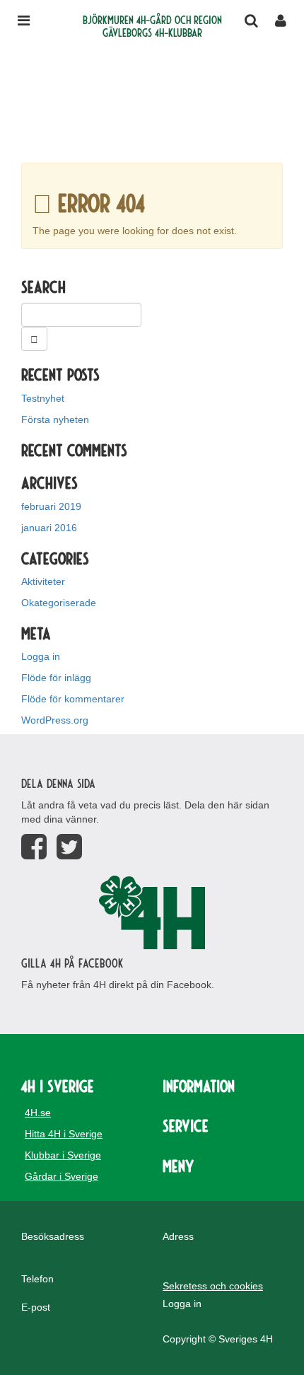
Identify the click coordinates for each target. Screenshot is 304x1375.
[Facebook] (34, 847)
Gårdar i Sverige (61, 1176)
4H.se (38, 1112)
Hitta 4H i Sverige (64, 1133)
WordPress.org (54, 720)
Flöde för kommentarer (72, 698)
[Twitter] (69, 847)
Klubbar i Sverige (63, 1155)
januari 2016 (49, 527)
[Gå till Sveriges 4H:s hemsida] (152, 912)
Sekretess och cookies (213, 1286)
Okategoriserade (58, 602)
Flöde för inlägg (56, 677)
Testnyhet (42, 398)
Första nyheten (55, 419)
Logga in (40, 656)
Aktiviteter (43, 581)
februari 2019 (51, 506)
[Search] (34, 339)
